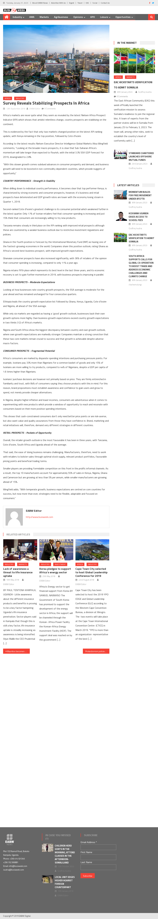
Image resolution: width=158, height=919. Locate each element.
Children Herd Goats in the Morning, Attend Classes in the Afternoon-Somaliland (65, 854)
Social (94, 2)
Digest (71, 2)
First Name (86, 852)
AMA (31, 17)
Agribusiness (61, 17)
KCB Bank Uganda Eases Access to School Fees (138, 217)
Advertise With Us (58, 2)
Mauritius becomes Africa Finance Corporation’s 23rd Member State (18, 651)
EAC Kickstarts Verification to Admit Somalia (141, 238)
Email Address (89, 842)
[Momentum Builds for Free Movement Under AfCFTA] (120, 194)
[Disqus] (56, 692)
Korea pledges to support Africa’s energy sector (55, 570)
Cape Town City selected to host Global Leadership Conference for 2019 (91, 572)
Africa (7, 98)
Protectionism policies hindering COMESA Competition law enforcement (97, 651)
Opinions (78, 17)
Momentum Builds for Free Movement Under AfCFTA (140, 195)
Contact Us (105, 2)
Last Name (86, 862)
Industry (17, 17)
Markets (44, 17)
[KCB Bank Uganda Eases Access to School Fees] (120, 216)
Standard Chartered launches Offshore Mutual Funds (141, 156)
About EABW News (40, 2)
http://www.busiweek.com (39, 517)
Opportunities (123, 17)
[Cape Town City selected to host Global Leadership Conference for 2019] (92, 549)
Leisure (104, 17)
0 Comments (50, 108)
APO (92, 17)
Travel (79, 2)
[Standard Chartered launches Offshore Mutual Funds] (120, 154)
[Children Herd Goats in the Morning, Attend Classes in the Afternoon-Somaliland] (47, 848)
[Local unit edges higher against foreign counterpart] (47, 879)
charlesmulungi (135, 284)
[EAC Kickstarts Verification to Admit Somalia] (134, 60)
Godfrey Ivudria (145, 91)
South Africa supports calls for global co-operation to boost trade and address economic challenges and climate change (141, 266)
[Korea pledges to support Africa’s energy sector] (56, 549)
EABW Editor (34, 108)
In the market (127, 43)
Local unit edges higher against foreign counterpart (65, 882)
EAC (87, 2)
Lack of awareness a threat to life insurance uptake (18, 572)
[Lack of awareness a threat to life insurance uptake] (20, 549)
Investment (60, 564)
